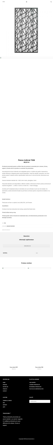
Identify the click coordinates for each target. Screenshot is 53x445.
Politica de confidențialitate (36, 388)
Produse (5, 384)
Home (4, 382)
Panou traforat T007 (14, 367)
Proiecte (5, 388)
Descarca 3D (27, 245)
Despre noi (5, 386)
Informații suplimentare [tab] (26, 239)
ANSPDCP (5, 404)
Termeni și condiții (7, 400)
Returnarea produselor (35, 386)
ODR (4, 402)
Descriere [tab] (26, 236)
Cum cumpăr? (32, 382)
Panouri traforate (11, 226)
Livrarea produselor (34, 384)
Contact (5, 391)
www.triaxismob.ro (30, 438)
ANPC (4, 406)
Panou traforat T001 (39, 367)
